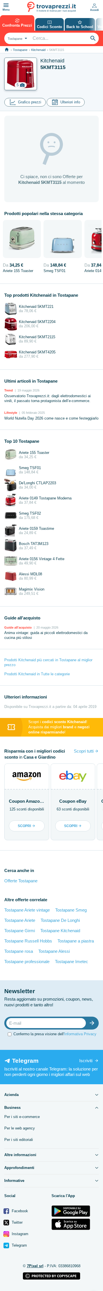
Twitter (17, 1222)
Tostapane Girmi (19, 930)
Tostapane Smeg (71, 910)
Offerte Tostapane (20, 880)
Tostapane (20, 50)
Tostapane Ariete (19, 920)
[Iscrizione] (93, 1023)
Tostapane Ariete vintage (27, 910)
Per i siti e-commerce (22, 1117)
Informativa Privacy (80, 1034)
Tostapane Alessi (54, 951)
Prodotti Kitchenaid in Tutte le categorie (37, 674)
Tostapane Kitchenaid (60, 930)
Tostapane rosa (18, 951)
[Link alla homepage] (6, 50)
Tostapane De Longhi (60, 920)
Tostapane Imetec (71, 961)
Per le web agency (19, 1128)
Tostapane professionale (26, 961)
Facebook (19, 1211)
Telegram (19, 1245)
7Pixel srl (35, 1266)
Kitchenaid (38, 50)
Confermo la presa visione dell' (54, 1034)
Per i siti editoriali (18, 1140)
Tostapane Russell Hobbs (28, 940)
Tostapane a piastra (76, 940)
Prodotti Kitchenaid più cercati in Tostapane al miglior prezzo (48, 662)
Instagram (19, 1234)
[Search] (93, 38)
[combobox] (16, 38)
